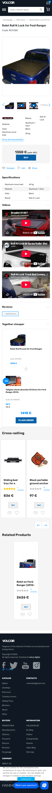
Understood (26, 779)
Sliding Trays (7, 701)
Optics (5, 683)
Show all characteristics (12, 139)
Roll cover (21, 20)
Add (23, 168)
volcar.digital (34, 657)
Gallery (29, 734)
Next (49, 106)
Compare (11, 168)
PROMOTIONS (8, 725)
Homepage (7, 20)
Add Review (10, 314)
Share (34, 168)
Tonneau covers (9, 696)
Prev (3, 105)
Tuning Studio (32, 739)
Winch (4, 710)
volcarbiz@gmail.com (35, 683)
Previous (38, 525)
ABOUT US (6, 763)
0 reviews (47, 489)
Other (4, 714)
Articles (29, 743)
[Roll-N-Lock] (7, 118)
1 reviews (20, 489)
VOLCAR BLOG (32, 725)
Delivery (5, 734)
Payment (6, 739)
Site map (30, 752)
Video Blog (30, 747)
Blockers (6, 705)
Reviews (6, 747)
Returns (5, 743)
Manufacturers (8, 730)
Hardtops (6, 688)
